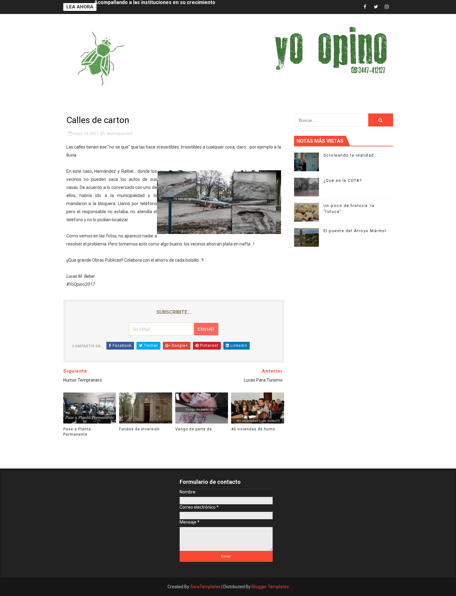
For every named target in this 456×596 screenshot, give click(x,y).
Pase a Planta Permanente (77, 432)
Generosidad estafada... (122, 7)
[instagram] (386, 7)
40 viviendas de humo (253, 429)
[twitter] (376, 7)
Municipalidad (119, 133)
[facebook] (365, 7)
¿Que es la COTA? (343, 180)
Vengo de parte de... (195, 429)
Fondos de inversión (139, 429)
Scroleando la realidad (349, 155)
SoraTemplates (205, 586)
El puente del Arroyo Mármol (355, 230)
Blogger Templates (270, 586)
